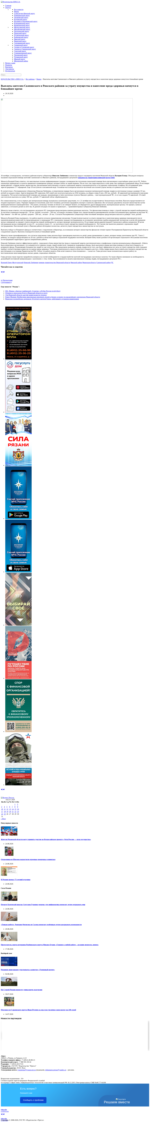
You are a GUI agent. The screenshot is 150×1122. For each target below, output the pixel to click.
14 (13, 809)
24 (2, 814)
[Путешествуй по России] (18, 678)
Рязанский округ (20, 41)
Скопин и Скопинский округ (25, 49)
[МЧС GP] (18, 518)
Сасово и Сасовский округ (24, 47)
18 (5, 812)
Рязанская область (89, 262)
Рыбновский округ (21, 37)
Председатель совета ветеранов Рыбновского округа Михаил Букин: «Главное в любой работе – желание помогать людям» (50, 945)
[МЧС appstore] (18, 572)
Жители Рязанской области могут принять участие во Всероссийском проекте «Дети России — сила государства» (46, 839)
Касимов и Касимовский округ (25, 21)
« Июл (3, 819)
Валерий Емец (6, 262)
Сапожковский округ (22, 43)
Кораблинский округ (22, 25)
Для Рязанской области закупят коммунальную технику (26, 295)
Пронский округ (20, 33)
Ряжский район (76, 262)
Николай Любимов (31, 262)
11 (5, 809)
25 (5, 814)
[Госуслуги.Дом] (18, 412)
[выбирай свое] (18, 625)
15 (15, 809)
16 (18, 809)
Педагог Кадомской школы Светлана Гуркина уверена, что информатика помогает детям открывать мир (43, 904)
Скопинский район (103, 262)
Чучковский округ (21, 57)
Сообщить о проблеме (33, 1100)
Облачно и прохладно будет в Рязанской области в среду (26, 293)
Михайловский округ (22, 29)
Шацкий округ (19, 59)
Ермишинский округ (22, 15)
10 (2, 809)
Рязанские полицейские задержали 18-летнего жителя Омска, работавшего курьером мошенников (42, 299)
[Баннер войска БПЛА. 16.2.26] (18, 359)
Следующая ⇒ (6, 282)
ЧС (112, 262)
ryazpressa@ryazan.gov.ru (26, 1070)
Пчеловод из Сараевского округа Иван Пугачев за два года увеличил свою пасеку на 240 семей (38, 1010)
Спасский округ (20, 51)
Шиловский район (21, 61)
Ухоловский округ (21, 55)
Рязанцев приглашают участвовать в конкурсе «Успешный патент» (28, 970)
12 (7, 809)
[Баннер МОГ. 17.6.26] (18, 785)
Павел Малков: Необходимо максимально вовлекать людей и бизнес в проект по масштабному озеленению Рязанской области (52, 297)
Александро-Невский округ (24, 13)
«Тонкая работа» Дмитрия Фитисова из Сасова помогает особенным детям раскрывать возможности (41, 925)
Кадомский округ (20, 19)
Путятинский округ (21, 35)
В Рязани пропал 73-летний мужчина (15, 880)
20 (10, 812)
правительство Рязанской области (57, 262)
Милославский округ (22, 27)
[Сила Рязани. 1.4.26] (18, 465)
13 (10, 809)
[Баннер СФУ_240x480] (18, 731)
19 (7, 812)
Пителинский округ (21, 31)
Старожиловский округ (23, 53)
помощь (41, 262)
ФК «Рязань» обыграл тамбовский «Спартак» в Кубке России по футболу (33, 291)
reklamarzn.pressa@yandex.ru (55, 1070)
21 (13, 812)
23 (18, 812)
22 (15, 812)
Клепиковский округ (22, 23)
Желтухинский (17, 262)
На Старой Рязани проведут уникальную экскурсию (21, 990)
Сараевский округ (21, 45)
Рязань (16, 11)
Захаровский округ (21, 17)
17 (2, 812)
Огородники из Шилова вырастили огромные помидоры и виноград (28, 859)
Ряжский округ (19, 39)
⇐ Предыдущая (6, 280)
